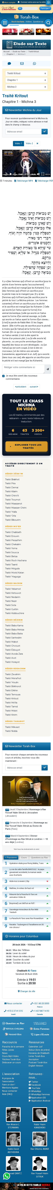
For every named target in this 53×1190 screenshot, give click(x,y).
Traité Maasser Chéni (15, 507)
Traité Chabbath (13, 532)
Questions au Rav (39, 857)
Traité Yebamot (13, 589)
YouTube (35, 1088)
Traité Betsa (11, 556)
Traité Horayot (12, 662)
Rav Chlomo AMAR (40, 1149)
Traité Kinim (11, 714)
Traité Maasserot (13, 503)
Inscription (34, 1059)
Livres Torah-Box (37, 1056)
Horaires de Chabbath (39, 1053)
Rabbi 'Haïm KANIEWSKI (39, 1126)
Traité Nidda (11, 731)
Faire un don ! (8, 1084)
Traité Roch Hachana (15, 560)
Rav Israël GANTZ (13, 1173)
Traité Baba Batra (14, 633)
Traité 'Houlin (11, 682)
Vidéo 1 (18, 143)
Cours (24, 857)
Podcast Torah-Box (38, 1062)
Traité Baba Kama (14, 625)
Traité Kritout (33, 52)
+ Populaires (11, 857)
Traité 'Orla (10, 515)
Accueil (6, 52)
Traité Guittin (11, 609)
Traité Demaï (11, 487)
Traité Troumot (12, 499)
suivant (33, 387)
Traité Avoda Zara (14, 654)
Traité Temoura (12, 694)
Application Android (40, 1101)
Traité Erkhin (11, 690)
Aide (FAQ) (7, 1094)
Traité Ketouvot (13, 593)
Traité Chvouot (12, 645)
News (5, 1053)
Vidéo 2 (29, 143)
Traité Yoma (11, 548)
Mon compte (9, 2)
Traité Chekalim (13, 544)
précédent (21, 387)
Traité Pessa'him (13, 540)
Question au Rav (40, 22)
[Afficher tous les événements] (19, 2)
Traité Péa (10, 483)
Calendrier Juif (36, 1047)
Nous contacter (14, 1003)
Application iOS (38, 1098)
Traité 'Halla (11, 512)
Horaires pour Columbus (23, 936)
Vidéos (29, 22)
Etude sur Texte (19, 52)
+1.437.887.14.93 (41, 1011)
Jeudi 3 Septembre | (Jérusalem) (25, 812)
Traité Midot (11, 710)
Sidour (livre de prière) (39, 1050)
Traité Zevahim (12, 674)
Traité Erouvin (12, 536)
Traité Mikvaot (12, 727)
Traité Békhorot (13, 686)
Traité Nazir (11, 601)
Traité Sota (10, 605)
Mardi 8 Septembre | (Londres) (26, 839)
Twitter (34, 1082)
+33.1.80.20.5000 (41, 1003)
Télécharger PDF (45, 181)
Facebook (36, 1085)
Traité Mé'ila (11, 702)
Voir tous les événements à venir (26, 849)
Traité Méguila (12, 568)
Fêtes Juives (8, 1050)
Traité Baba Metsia (14, 629)
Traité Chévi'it (12, 495)
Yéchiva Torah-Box (11, 1059)
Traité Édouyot (12, 650)
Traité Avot (10, 658)
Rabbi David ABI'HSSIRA (13, 1151)
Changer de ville (27, 991)
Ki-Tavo (32, 970)
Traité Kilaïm (11, 491)
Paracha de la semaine (13, 1047)
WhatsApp (36, 1091)
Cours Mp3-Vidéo (10, 1056)
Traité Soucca (12, 552)
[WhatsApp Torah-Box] (48, 2)
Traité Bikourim (13, 520)
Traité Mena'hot (13, 678)
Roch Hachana (17, 22)
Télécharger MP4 (24, 181)
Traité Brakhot (12, 479)
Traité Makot (11, 641)
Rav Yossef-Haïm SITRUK (39, 1175)
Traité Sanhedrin (13, 637)
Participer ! (45, 8)
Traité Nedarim (12, 597)
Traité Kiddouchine (14, 613)
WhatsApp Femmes (40, 1094)
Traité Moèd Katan (14, 572)
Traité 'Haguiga (13, 576)
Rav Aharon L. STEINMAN (13, 1126)
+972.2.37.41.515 (15, 1011)
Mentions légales (10, 1088)
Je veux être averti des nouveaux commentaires (21, 377)
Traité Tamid (11, 706)
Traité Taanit (11, 564)
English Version (36, 1066)
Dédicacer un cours (11, 1062)
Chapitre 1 (10, 54)
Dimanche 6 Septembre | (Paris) (26, 825)
